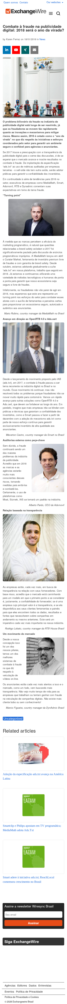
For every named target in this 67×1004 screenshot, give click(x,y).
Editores (22, 985)
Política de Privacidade (29, 991)
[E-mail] (34, 50)
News (42, 39)
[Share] (7, 50)
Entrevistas (44, 985)
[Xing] (25, 50)
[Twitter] (6, 950)
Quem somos (11, 2)
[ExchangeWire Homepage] (26, 11)
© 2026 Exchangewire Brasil (19, 1001)
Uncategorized (13, 718)
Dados (32, 985)
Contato (24, 2)
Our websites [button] (54, 2)
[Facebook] (15, 950)
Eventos (9, 991)
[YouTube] (16, 50)
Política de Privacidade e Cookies (22, 997)
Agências (10, 985)
